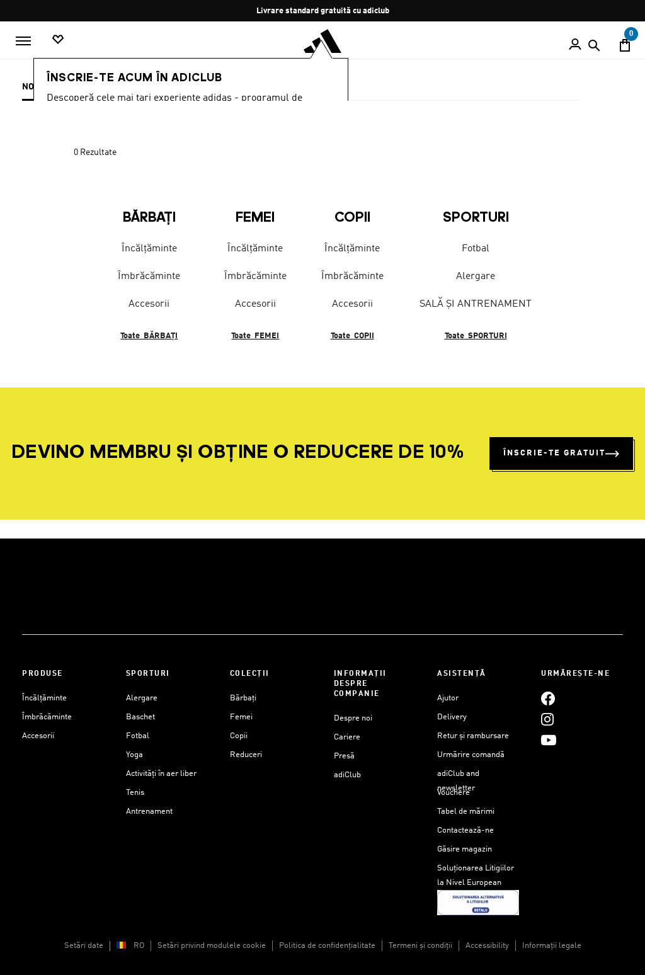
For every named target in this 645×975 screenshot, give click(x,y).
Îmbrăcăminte (149, 276)
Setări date (83, 946)
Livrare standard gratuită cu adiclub (322, 11)
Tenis (135, 793)
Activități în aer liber (161, 774)
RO (139, 946)
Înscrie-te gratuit (554, 453)
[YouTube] (548, 740)
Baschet (140, 717)
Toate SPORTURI (476, 336)
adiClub (347, 775)
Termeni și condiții (420, 946)
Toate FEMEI (255, 336)
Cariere (347, 737)
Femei (241, 717)
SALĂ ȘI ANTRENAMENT (476, 304)
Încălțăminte (149, 249)
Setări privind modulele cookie (211, 946)
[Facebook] (548, 698)
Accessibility (487, 946)
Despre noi (353, 718)
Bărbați (243, 698)
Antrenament (149, 811)
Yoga (134, 755)
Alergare (475, 276)
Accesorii (148, 304)
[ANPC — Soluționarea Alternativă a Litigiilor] (478, 902)
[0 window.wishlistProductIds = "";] (58, 40)
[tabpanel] (322, 252)
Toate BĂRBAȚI (149, 336)
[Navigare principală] (23, 41)
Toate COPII (352, 336)
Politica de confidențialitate (327, 946)
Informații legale (551, 946)
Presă (344, 756)
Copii (239, 736)
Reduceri (246, 755)
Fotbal (475, 249)
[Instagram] (547, 719)
